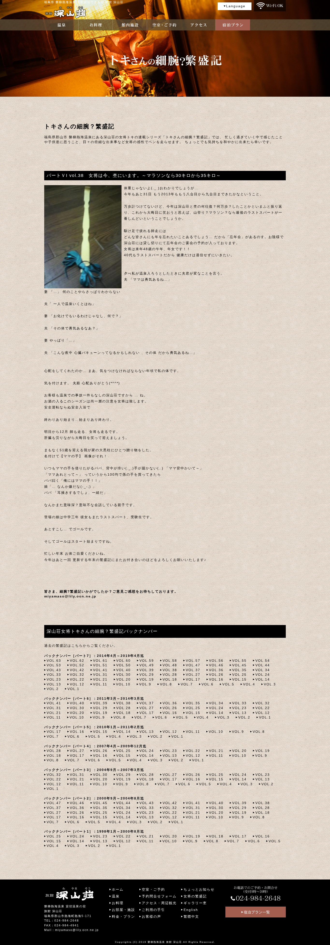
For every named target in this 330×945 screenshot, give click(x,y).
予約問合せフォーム (159, 896)
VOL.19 (146, 679)
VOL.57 (193, 660)
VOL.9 (145, 684)
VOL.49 (146, 665)
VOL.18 (170, 679)
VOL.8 (166, 684)
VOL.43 (54, 670)
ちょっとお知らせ (199, 889)
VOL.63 (54, 660)
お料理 (117, 903)
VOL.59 (146, 660)
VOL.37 (193, 670)
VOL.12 (77, 684)
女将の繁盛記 (195, 896)
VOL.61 (100, 660)
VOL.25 (239, 674)
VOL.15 (239, 679)
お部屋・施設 (123, 910)
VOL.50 (123, 665)
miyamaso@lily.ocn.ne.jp (70, 596)
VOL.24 (262, 674)
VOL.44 (262, 665)
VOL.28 (170, 674)
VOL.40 (123, 670)
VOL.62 (77, 660)
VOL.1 (73, 689)
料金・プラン (123, 916)
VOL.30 (123, 674)
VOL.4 (249, 684)
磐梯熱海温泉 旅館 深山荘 (165, 942)
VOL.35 (239, 670)
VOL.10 (123, 684)
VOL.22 (77, 679)
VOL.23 (54, 679)
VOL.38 (170, 670)
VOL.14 (262, 679)
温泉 (116, 896)
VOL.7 (187, 684)
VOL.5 (228, 684)
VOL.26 (216, 674)
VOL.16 (216, 679)
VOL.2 (53, 689)
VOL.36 (216, 670)
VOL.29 (146, 674)
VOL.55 (239, 660)
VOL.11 (100, 684)
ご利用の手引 (153, 910)
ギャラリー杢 (195, 903)
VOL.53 (54, 665)
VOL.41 (100, 670)
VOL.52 (77, 665)
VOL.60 (123, 660)
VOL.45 (239, 665)
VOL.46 (216, 665)
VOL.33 (54, 674)
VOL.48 (170, 665)
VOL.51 (100, 665)
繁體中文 (191, 916)
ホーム (117, 889)
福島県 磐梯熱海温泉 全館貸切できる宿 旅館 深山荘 (83, 2)
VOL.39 (146, 670)
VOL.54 (262, 660)
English (191, 910)
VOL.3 (270, 684)
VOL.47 (193, 665)
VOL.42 (77, 670)
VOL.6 (207, 684)
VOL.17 (193, 679)
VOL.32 (77, 674)
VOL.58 (170, 660)
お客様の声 (151, 916)
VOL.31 (100, 674)
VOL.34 (262, 670)
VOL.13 (54, 684)
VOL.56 (216, 660)
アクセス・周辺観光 (159, 903)
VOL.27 (193, 674)
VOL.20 (123, 679)
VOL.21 (100, 679)
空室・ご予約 (153, 889)
